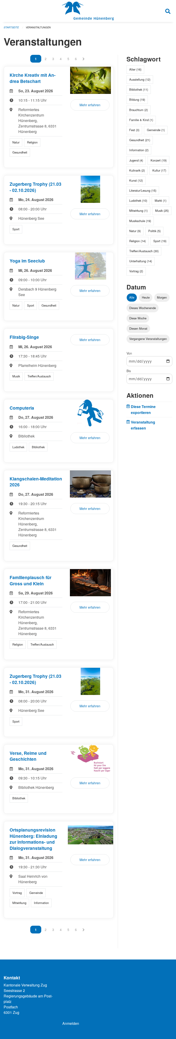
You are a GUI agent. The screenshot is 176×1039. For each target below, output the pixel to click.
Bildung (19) (137, 99)
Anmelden (70, 1023)
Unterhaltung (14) (140, 261)
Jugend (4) (136, 160)
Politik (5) (154, 231)
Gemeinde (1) (156, 130)
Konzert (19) (159, 160)
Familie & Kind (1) (141, 120)
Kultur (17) (159, 170)
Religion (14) (137, 241)
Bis (128, 370)
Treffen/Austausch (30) (144, 251)
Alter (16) (135, 69)
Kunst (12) (136, 180)
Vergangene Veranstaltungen (148, 339)
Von (129, 353)
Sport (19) (159, 241)
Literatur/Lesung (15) (142, 190)
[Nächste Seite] (83, 59)
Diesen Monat (138, 328)
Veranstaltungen (38, 27)
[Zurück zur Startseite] (87, 11)
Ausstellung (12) (139, 79)
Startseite (11, 27)
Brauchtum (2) (138, 110)
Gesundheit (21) (139, 140)
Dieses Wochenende (142, 308)
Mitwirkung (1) (138, 210)
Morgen (162, 297)
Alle (131, 297)
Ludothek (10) (138, 200)
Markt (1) (160, 200)
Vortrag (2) (136, 271)
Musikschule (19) (140, 221)
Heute (146, 297)
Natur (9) (135, 231)
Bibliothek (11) (138, 89)
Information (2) (138, 150)
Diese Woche (137, 318)
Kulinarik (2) (137, 170)
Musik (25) (162, 210)
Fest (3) (134, 130)
